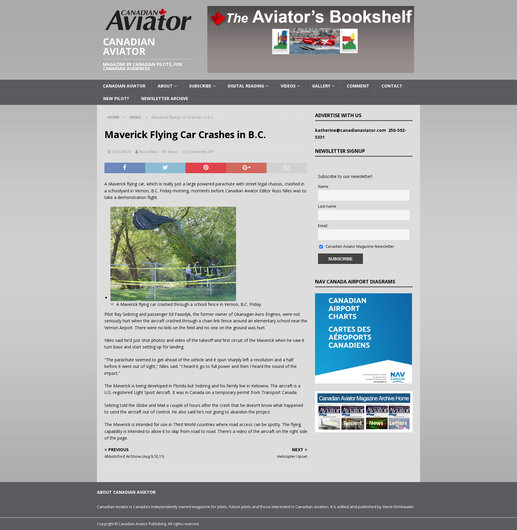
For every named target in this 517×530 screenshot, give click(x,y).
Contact (391, 86)
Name (323, 186)
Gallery (321, 86)
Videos (288, 86)
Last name (327, 206)
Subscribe (200, 86)
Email (322, 225)
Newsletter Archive (164, 98)
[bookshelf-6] (310, 69)
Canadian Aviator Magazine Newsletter (359, 246)
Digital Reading (246, 86)
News (173, 151)
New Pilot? (116, 98)
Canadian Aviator (124, 86)
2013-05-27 (121, 151)
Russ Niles (148, 151)
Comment (358, 86)
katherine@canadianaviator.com (351, 130)
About (165, 86)
